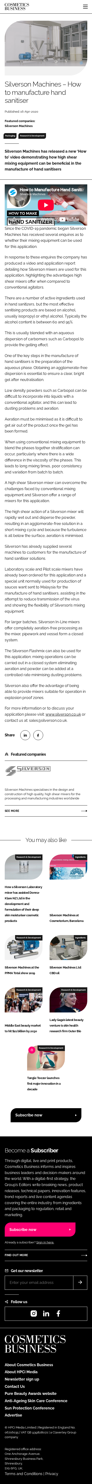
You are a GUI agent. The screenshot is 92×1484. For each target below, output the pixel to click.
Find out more (16, 1255)
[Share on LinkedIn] (25, 735)
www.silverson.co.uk (63, 714)
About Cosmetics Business (29, 1365)
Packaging (10, 136)
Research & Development (32, 136)
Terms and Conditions (23, 1474)
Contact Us (15, 1386)
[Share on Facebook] (38, 735)
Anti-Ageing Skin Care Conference (36, 1401)
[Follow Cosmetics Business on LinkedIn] (46, 1315)
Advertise (13, 1415)
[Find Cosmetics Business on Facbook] (58, 1315)
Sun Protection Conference (29, 1408)
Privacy (51, 1474)
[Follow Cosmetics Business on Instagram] (34, 1315)
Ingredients (80, 857)
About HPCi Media (21, 1372)
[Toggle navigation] (85, 6)
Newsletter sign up (22, 1379)
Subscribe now (28, 1115)
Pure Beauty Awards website (31, 1393)
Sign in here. (45, 1242)
